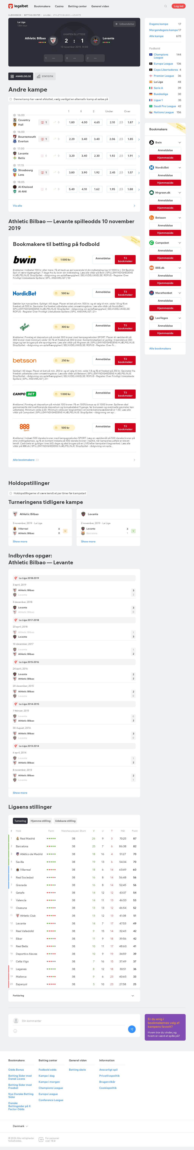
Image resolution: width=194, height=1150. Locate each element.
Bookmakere (42, 6)
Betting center (77, 6)
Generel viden (100, 6)
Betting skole (77, 1069)
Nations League (167, 112)
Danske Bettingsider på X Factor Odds (19, 1106)
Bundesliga (167, 94)
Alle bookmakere (26, 460)
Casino (59, 6)
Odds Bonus (16, 1069)
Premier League (167, 75)
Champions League (167, 56)
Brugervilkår (107, 1082)
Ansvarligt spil (108, 1069)
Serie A (167, 87)
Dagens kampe (165, 23)
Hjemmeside (14, 15)
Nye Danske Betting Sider (21, 1095)
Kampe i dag (47, 1075)
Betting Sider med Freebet (20, 1086)
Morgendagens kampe (165, 30)
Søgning (165, 6)
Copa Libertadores (167, 69)
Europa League (167, 63)
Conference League (51, 1100)
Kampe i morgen (49, 1082)
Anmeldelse (102, 258)
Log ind (178, 6)
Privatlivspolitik (109, 1075)
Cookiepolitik (108, 1088)
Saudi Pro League (167, 106)
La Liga (47, 15)
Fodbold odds (47, 1069)
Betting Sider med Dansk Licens (20, 1077)
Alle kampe (165, 36)
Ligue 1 (167, 100)
